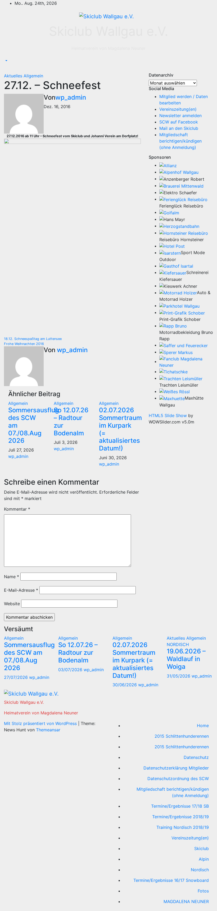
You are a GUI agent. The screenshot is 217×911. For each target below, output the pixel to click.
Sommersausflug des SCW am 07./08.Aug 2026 (29, 656)
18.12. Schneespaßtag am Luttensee (33, 339)
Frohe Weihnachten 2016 (24, 344)
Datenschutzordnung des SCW (178, 778)
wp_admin (70, 97)
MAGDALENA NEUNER (186, 901)
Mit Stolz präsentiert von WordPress (41, 723)
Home (203, 725)
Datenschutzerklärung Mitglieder (176, 768)
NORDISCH (178, 644)
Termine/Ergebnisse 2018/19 (180, 816)
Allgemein (33, 75)
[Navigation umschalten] (7, 69)
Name (11, 576)
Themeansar (48, 729)
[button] (5, 61)
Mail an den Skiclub (178, 128)
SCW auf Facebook (178, 122)
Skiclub (201, 848)
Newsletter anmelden (180, 115)
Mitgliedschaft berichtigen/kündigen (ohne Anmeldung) (180, 141)
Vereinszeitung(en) (178, 109)
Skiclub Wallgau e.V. (108, 31)
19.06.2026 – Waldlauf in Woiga (186, 658)
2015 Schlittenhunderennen (182, 736)
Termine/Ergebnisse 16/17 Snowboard (171, 880)
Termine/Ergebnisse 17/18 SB (180, 806)
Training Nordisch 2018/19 (182, 827)
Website (12, 603)
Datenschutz (196, 757)
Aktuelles (14, 75)
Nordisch (200, 869)
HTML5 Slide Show (168, 415)
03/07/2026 (71, 669)
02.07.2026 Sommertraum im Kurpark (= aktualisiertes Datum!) (120, 429)
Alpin (204, 859)
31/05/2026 (179, 676)
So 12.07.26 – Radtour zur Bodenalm (71, 421)
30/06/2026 (125, 684)
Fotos (203, 891)
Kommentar (17, 509)
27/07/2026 (16, 677)
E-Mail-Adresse (21, 590)
